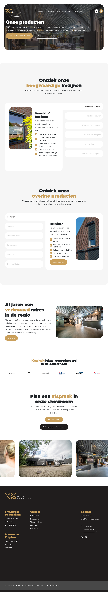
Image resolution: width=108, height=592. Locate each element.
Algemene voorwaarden (34, 585)
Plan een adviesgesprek (89, 528)
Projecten (50, 11)
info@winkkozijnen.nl (90, 519)
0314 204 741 (86, 516)
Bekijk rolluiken (58, 262)
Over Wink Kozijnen (75, 11)
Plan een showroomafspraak (19, 36)
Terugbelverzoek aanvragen (55, 427)
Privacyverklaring (53, 585)
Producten (39, 11)
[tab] (84, 106)
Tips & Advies (61, 11)
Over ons (11, 338)
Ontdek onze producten (47, 36)
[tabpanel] (34, 137)
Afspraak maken (54, 419)
